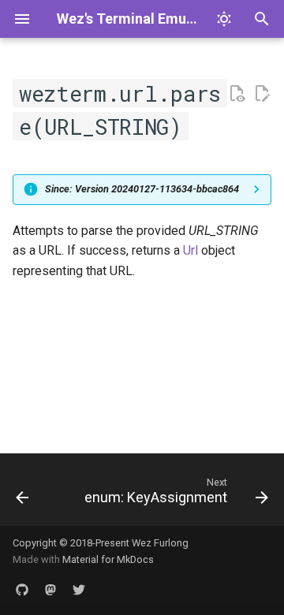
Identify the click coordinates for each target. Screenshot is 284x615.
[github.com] (22, 589)
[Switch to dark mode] (224, 19)
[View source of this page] (236, 94)
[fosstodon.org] (50, 589)
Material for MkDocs (108, 559)
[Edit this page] (261, 94)
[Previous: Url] (22, 494)
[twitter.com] (79, 589)
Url (190, 250)
